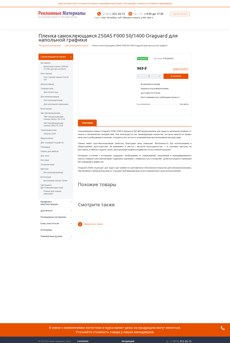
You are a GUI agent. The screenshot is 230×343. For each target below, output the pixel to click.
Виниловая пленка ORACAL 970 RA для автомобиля (56, 67)
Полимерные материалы (53, 217)
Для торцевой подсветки (52, 143)
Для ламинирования (50, 97)
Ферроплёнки (47, 138)
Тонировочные (47, 164)
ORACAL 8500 (50, 134)
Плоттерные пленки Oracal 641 (56, 78)
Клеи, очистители (50, 223)
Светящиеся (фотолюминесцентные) (52, 186)
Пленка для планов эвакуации (52, 192)
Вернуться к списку (93, 224)
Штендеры (46, 230)
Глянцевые (45, 147)
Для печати (46, 210)
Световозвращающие (50, 113)
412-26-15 (113, 13)
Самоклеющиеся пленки (53, 56)
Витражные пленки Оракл (55, 181)
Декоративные (47, 84)
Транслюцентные (49, 130)
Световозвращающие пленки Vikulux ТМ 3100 (54, 118)
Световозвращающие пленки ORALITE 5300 (53, 124)
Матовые (45, 160)
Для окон (45, 156)
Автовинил (45, 63)
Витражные (46, 177)
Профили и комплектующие (49, 202)
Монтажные (46, 109)
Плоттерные (46, 74)
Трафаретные (47, 89)
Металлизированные (53, 172)
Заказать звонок (180, 14)
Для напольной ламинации (56, 104)
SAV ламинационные (53, 100)
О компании (82, 341)
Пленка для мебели (50, 151)
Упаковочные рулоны (51, 236)
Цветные (45, 169)
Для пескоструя (51, 92)
